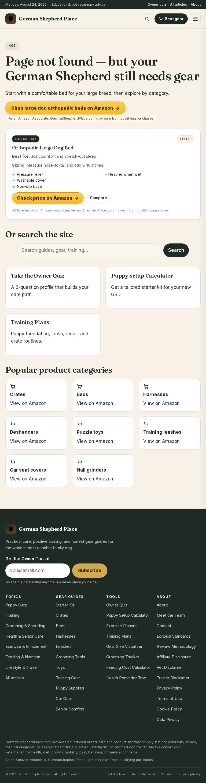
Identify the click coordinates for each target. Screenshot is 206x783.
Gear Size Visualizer (124, 646)
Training (12, 615)
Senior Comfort (70, 709)
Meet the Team (171, 615)
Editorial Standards (174, 636)
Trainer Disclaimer (173, 678)
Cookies (166, 774)
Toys (60, 667)
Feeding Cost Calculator (128, 667)
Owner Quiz (116, 605)
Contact (164, 625)
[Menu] (195, 18)
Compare (98, 198)
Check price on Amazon (48, 198)
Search (176, 250)
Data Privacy (168, 719)
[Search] (147, 18)
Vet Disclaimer (170, 667)
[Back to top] (196, 773)
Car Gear (64, 698)
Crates (62, 615)
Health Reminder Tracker (128, 678)
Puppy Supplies (70, 688)
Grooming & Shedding (25, 625)
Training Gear (68, 678)
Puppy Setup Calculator (127, 615)
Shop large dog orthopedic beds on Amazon (65, 108)
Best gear (174, 18)
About (196, 4)
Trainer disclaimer (144, 774)
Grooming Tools (70, 657)
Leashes (64, 646)
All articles (178, 4)
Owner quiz (157, 4)
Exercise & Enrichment (25, 646)
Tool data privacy (188, 774)
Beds (60, 625)
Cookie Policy (169, 709)
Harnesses (66, 636)
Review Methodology (176, 646)
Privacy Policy (169, 688)
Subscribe (89, 570)
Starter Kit (65, 605)
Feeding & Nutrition (22, 657)
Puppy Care (16, 605)
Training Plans (118, 636)
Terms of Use (169, 698)
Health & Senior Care (24, 636)
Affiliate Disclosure (174, 657)
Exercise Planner (121, 625)
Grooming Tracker (122, 657)
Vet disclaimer (118, 774)
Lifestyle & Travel (21, 667)
